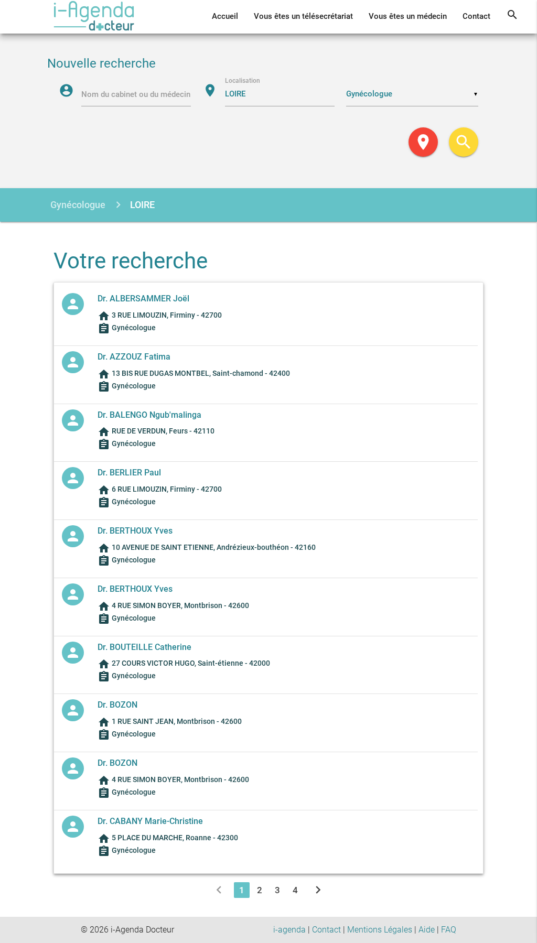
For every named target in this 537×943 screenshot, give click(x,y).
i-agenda (289, 930)
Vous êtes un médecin (408, 16)
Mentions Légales (379, 930)
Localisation (242, 80)
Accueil (225, 16)
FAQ (448, 930)
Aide (426, 930)
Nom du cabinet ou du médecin (135, 94)
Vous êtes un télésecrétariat (303, 16)
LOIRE (142, 204)
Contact (476, 16)
